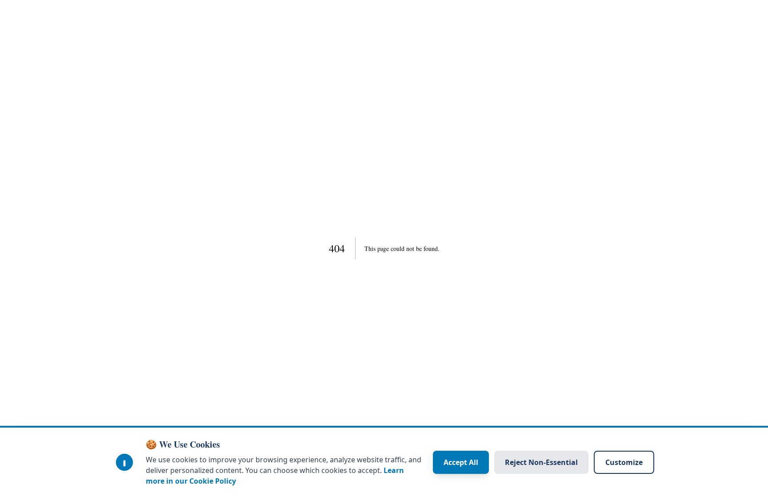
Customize (624, 462)
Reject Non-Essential (541, 462)
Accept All (461, 462)
